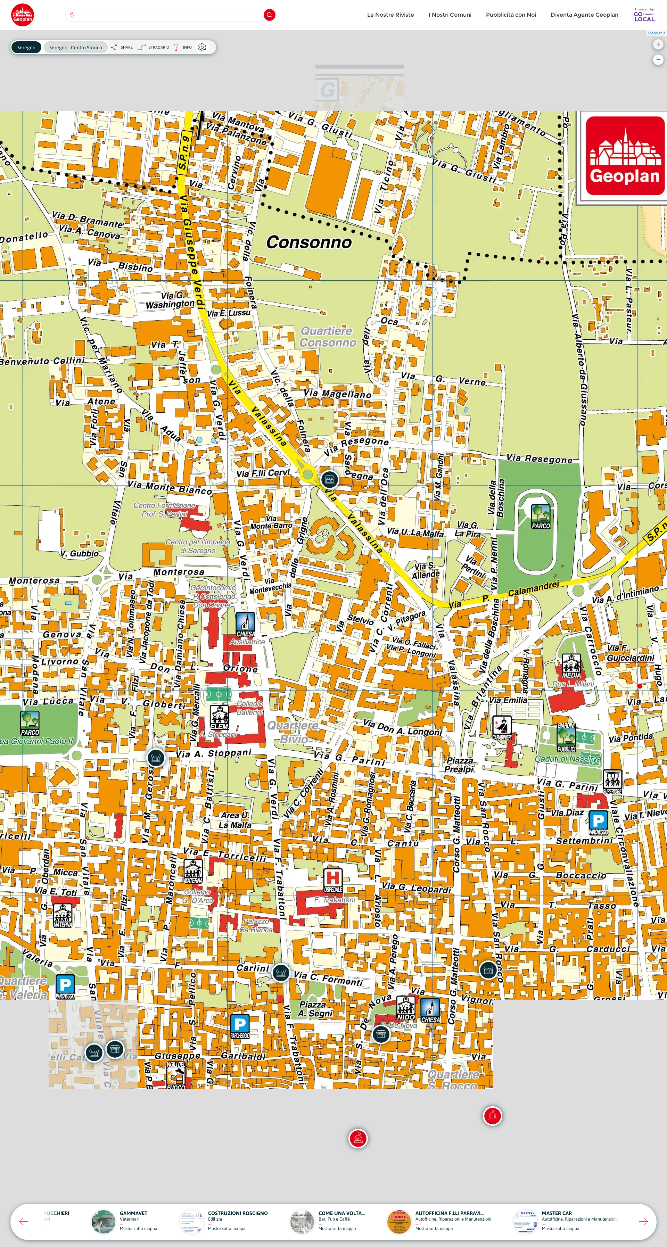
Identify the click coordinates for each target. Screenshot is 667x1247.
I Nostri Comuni (450, 14)
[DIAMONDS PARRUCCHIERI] (94, 1053)
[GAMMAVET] (156, 758)
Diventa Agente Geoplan (584, 14)
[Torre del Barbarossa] (493, 1116)
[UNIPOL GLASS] (330, 480)
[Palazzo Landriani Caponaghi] (358, 1139)
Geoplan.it (656, 32)
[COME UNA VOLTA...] (281, 973)
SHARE (127, 47)
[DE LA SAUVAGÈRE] (381, 1034)
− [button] (658, 59)
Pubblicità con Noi (511, 14)
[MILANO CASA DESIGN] (488, 970)
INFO (180, 49)
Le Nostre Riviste (390, 14)
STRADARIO (159, 47)
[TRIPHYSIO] (115, 1049)
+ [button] (658, 44)
